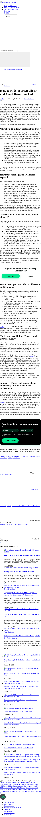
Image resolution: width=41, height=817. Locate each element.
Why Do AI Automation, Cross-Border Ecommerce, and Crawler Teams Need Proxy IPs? (21, 687)
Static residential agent (23, 782)
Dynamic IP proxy (5, 456)
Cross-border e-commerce (22, 784)
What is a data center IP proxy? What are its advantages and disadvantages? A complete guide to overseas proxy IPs (22, 760)
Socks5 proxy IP (32, 456)
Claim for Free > (10, 440)
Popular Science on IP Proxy (12, 807)
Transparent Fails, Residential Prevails (19, 571)
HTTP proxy (4, 786)
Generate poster (33, 489)
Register (6, 13)
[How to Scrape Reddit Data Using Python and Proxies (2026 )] (22, 733)
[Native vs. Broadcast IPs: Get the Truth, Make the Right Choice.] (22, 630)
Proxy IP (24, 456)
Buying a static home (10, 6)
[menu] (1, 1)
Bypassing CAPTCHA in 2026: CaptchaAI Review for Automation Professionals (20, 594)
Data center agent (18, 786)
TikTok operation (11, 789)
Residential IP (14, 791)
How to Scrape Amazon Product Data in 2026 (22, 555)
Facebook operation (25, 791)
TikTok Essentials (9, 813)
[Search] (15, 59)
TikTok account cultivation (8, 788)
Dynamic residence (9, 589)
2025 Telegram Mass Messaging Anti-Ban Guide (18, 748)
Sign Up (30, 276)
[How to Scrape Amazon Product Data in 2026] (18, 550)
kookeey (2, 99)
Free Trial (11, 276)
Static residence (8, 804)
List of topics (8, 811)
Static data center (9, 806)
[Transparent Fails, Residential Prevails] (16, 568)
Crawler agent (28, 786)
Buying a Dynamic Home (11, 7)
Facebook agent (5, 791)
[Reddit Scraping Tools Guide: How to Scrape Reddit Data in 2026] (22, 656)
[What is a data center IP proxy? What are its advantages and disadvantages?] (22, 769)
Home (13, 69)
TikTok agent (34, 784)
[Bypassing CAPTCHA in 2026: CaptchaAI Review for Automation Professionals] (22, 587)
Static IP (35, 786)
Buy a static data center (11, 9)
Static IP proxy (20, 788)
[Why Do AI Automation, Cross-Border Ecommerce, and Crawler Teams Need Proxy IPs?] (22, 683)
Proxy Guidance (29, 99)
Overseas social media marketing (26, 789)
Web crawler (7, 814)
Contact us (7, 11)
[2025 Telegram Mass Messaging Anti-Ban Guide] (19, 744)
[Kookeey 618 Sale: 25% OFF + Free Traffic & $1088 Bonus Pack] (22, 670)
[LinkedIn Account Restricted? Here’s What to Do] (19, 609)
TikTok (10, 786)
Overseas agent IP (16, 456)
